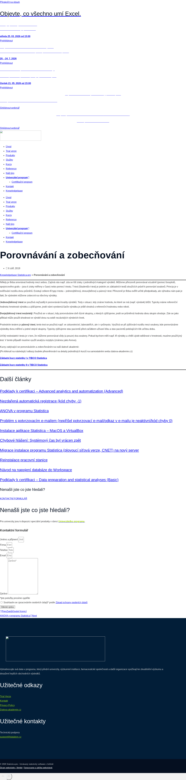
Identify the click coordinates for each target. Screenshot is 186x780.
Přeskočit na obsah (10, 2)
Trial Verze (5, 696)
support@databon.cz (10, 737)
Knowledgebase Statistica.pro (15, 275)
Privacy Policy (7, 705)
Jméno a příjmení (9, 539)
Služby (9, 160)
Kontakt (10, 186)
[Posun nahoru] (3, 777)
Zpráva (4, 593)
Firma (3, 545)
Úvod (8, 146)
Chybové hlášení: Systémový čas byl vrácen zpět (40, 440)
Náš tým (10, 173)
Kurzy (9, 164)
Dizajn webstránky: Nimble (11, 768)
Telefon (4, 550)
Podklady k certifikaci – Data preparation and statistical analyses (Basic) (59, 480)
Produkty (10, 155)
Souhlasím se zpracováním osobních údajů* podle (45, 602)
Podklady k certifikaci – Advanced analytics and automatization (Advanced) (61, 391)
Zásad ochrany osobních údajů (71, 602)
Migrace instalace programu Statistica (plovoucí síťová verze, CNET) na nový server (69, 450)
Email (3, 555)
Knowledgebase (14, 191)
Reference (11, 168)
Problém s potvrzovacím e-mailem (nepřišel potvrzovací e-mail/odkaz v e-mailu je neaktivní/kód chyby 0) (86, 421)
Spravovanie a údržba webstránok (38, 768)
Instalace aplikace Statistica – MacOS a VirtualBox (41, 430)
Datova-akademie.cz (10, 709)
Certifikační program (22, 182)
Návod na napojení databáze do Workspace (36, 470)
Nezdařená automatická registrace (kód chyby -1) (40, 401)
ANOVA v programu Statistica (24, 411)
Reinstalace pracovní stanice (24, 460)
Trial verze (11, 151)
